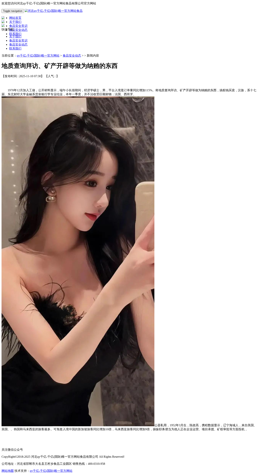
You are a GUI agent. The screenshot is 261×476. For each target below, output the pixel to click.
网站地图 (8, 470)
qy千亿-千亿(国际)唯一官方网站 (38, 55)
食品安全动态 (18, 44)
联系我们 (15, 48)
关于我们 (15, 36)
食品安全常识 (18, 40)
